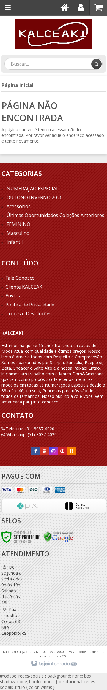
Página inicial (17, 85)
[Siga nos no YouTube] (44, 451)
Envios (12, 295)
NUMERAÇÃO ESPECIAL (33, 188)
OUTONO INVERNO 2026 (34, 197)
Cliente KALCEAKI (24, 287)
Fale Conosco (20, 278)
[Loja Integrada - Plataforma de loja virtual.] (53, 664)
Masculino (18, 233)
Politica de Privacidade (29, 304)
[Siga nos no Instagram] (53, 451)
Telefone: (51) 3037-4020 (29, 428)
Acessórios (19, 206)
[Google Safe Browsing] (58, 536)
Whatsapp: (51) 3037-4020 (31, 434)
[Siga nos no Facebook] (35, 451)
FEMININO (18, 224)
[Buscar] (96, 64)
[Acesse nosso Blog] (71, 451)
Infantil (15, 242)
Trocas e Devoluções (28, 313)
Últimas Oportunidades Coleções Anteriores (55, 215)
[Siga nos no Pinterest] (62, 451)
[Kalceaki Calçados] (53, 34)
